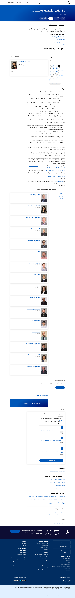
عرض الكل (61, 198)
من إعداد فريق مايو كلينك (59, 380)
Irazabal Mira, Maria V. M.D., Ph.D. (32, 286)
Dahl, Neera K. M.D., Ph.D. (34, 206)
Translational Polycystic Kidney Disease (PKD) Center (54, 512)
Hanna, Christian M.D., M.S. (34, 240)
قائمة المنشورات (59, 181)
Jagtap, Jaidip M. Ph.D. (35, 297)
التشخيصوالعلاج (57, 18)
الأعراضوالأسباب (63, 18)
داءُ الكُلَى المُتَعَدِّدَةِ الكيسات (49, 11)
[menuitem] (63, 18)
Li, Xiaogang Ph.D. (36, 320)
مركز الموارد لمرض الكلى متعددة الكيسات (56, 176)
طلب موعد (62, 14)
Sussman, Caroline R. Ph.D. (34, 355)
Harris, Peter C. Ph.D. (35, 251)
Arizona (61, 193)
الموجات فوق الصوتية (60, 485)
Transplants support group (56, 420)
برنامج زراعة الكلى (61, 39)
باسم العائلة (51, 63)
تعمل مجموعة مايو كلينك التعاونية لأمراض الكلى (54, 170)
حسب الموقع (51, 57)
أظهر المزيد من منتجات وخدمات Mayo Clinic (56, 515)
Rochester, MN (53, 60)
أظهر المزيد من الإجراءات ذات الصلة (57, 488)
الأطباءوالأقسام (51, 18)
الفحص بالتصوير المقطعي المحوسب (57, 482)
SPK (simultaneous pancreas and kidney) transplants (52, 440)
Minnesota (61, 196)
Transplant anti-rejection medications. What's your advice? (52, 452)
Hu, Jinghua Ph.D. (36, 274)
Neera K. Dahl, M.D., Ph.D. (24, 61)
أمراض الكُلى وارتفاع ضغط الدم (58, 37)
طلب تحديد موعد (60, 387)
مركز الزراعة (62, 44)
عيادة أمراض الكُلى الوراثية (59, 42)
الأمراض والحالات (62, 522)
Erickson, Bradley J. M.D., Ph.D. (33, 217)
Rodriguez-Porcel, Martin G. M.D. (32, 343)
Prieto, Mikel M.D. (36, 332)
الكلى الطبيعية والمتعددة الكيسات (57, 471)
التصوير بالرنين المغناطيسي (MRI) (58, 479)
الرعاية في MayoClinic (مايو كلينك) (43, 18)
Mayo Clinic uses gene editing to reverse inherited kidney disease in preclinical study (47, 499)
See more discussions (51, 460)
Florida (62, 195)
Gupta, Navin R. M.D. (35, 228)
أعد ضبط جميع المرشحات (55, 83)
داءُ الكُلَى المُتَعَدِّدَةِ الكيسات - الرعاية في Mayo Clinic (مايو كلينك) (51, 383)
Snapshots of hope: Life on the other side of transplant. (51, 430)
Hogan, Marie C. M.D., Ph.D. (33, 263)
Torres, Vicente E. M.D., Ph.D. (33, 366)
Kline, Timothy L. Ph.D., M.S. (33, 309)
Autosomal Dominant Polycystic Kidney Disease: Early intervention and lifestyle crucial (46, 496)
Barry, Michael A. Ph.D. (35, 194)
